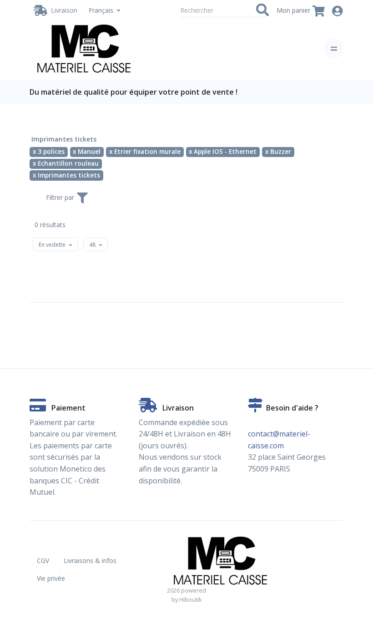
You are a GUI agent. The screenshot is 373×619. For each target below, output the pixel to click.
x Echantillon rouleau (66, 163)
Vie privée (51, 578)
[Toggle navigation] (333, 48)
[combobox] (55, 244)
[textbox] (52, 245)
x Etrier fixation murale (145, 151)
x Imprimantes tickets (66, 175)
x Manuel (87, 151)
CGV (43, 560)
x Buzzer (278, 151)
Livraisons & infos (90, 560)
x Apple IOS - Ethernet (223, 151)
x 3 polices (49, 151)
